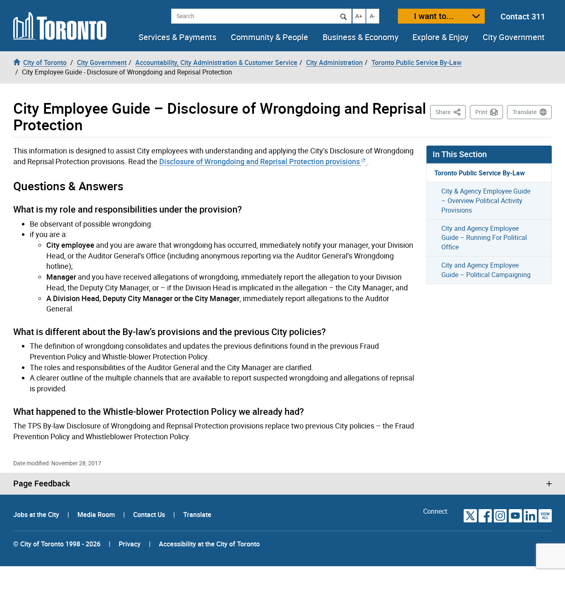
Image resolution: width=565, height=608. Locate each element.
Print (481, 112)
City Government (514, 37)
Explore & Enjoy (440, 37)
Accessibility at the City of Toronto (209, 543)
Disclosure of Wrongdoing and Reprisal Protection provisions (260, 161)
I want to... (434, 16)
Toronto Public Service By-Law (479, 172)
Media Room (97, 514)
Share (451, 112)
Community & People (269, 37)
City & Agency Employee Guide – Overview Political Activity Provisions (485, 201)
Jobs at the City (37, 514)
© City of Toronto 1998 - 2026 (57, 543)
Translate (524, 112)
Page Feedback (41, 483)
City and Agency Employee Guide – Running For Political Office (484, 238)
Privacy (130, 543)
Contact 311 (522, 16)
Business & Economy (360, 37)
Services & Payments (177, 37)
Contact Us (150, 514)
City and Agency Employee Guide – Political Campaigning (486, 270)
